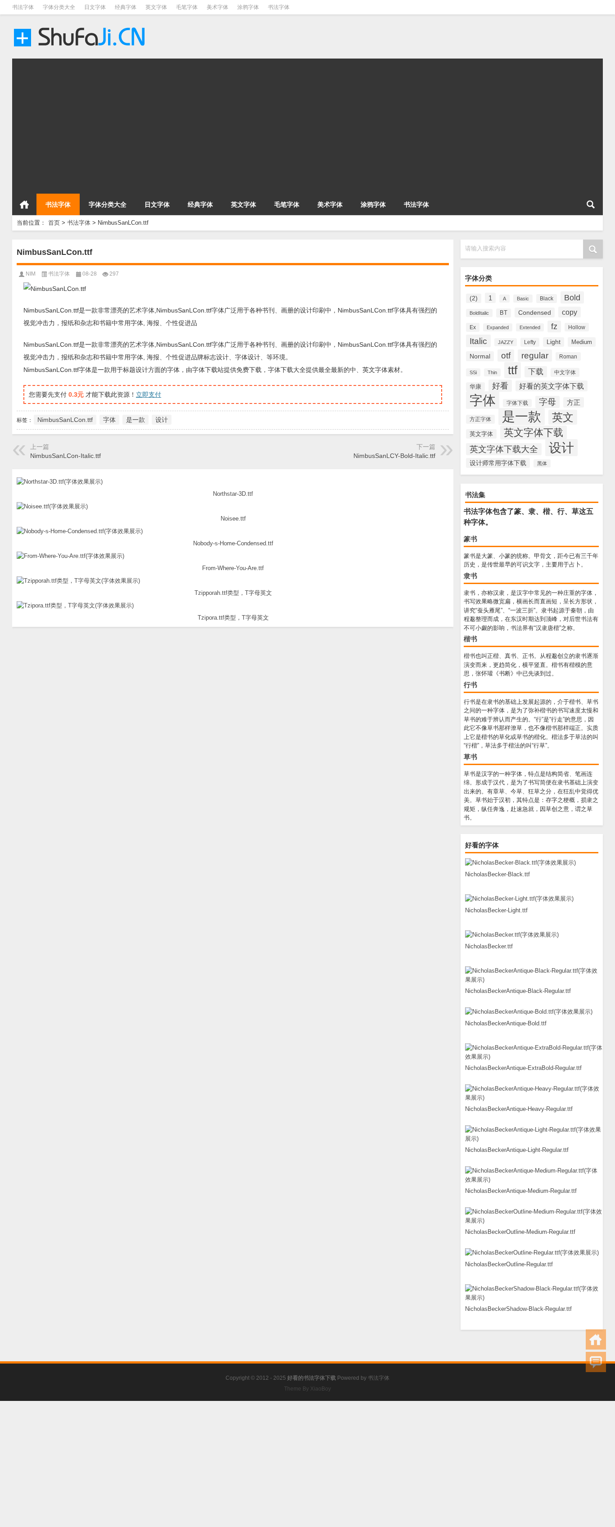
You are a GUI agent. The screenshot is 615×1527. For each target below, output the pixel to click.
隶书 (470, 576)
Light (554, 342)
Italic (478, 341)
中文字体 (565, 372)
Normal (480, 356)
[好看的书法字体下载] (80, 26)
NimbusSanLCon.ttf (65, 419)
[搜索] (591, 204)
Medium (581, 342)
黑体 (542, 463)
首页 (24, 204)
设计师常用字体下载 (498, 463)
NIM (31, 274)
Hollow (576, 327)
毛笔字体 (187, 7)
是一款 (521, 416)
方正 (573, 402)
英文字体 (156, 7)
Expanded (498, 327)
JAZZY (505, 342)
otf (506, 355)
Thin (492, 372)
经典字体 (125, 7)
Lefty (530, 342)
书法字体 (23, 7)
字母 (547, 402)
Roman (568, 356)
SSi (473, 372)
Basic (523, 298)
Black (546, 298)
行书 (470, 685)
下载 (535, 371)
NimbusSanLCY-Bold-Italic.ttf (394, 455)
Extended (530, 327)
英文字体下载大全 (504, 449)
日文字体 (95, 7)
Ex (473, 327)
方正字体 (480, 419)
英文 (563, 417)
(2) (474, 298)
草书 (470, 757)
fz (554, 326)
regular (534, 355)
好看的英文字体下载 (551, 386)
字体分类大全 (59, 7)
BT (503, 313)
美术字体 (217, 7)
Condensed (534, 312)
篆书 (470, 539)
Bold (572, 297)
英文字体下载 (533, 432)
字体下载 (517, 403)
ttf (512, 370)
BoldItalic (479, 313)
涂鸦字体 (248, 7)
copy (569, 312)
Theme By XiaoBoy (307, 1389)
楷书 (470, 639)
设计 (561, 447)
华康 (475, 387)
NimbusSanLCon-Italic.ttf (65, 455)
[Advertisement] (282, 122)
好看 (500, 385)
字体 (483, 400)
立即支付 (148, 394)
